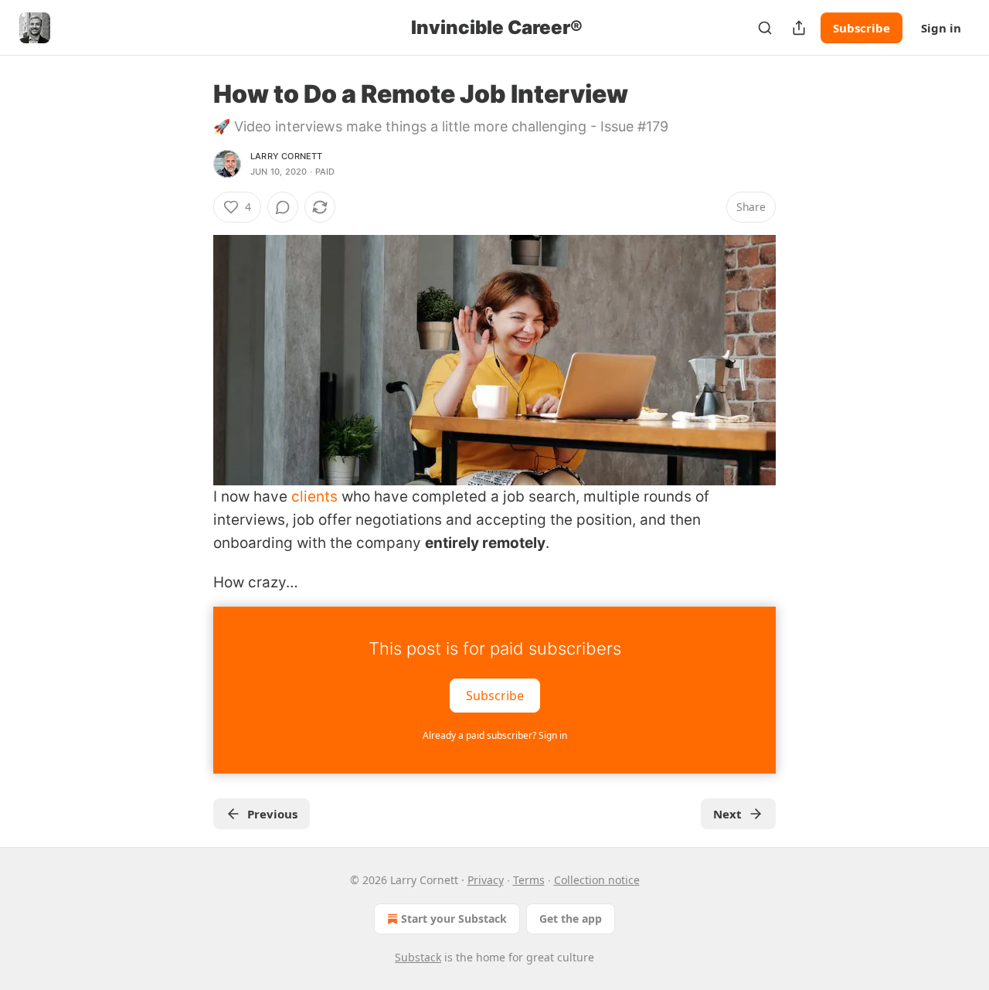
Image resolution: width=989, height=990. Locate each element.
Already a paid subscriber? (495, 735)
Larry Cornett (286, 156)
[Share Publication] (798, 27)
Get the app (570, 918)
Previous (272, 814)
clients (314, 496)
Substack (418, 957)
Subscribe (861, 28)
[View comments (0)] (282, 207)
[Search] (764, 27)
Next (727, 814)
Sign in (941, 28)
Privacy (485, 880)
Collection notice (597, 880)
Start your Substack (454, 918)
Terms (529, 880)
